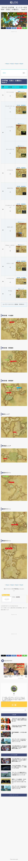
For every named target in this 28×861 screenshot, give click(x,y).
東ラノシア (21, 289)
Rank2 (12, 63)
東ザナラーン (21, 244)
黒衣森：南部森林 (21, 167)
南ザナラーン (21, 222)
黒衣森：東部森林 (21, 105)
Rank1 (7, 63)
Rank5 (21, 63)
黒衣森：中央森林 (21, 277)
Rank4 (16, 63)
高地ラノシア (21, 91)
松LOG (14, 2)
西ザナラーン (21, 123)
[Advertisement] (14, 47)
